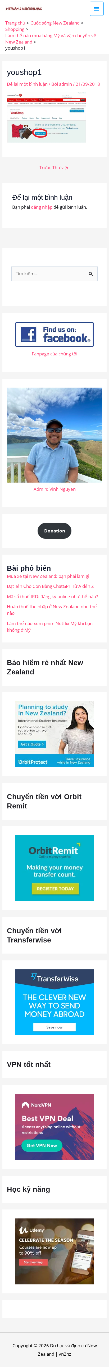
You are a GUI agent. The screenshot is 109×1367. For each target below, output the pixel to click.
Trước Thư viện (54, 167)
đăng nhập (41, 207)
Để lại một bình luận (27, 84)
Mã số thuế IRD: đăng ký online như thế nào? (52, 596)
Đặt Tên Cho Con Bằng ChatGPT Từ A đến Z (50, 586)
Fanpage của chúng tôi (54, 354)
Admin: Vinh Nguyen (55, 489)
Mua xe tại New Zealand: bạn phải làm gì (48, 576)
